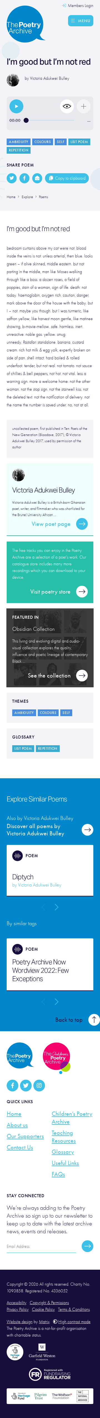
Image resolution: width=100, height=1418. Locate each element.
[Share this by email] (37, 178)
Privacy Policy (18, 1309)
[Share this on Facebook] (24, 178)
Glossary (63, 1152)
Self (60, 142)
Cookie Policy (43, 1309)
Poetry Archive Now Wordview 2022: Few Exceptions (40, 970)
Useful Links (65, 1163)
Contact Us (20, 1147)
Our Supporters (25, 1136)
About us (17, 1125)
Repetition (18, 150)
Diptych (22, 877)
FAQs (58, 1174)
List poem (79, 142)
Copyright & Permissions (49, 1302)
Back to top (69, 1019)
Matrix (44, 1321)
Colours (42, 142)
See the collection (49, 675)
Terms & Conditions (74, 1309)
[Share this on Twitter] (12, 178)
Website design (19, 1321)
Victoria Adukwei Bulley (49, 78)
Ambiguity (18, 142)
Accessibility (16, 1302)
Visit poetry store (50, 591)
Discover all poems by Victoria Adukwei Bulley (35, 829)
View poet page (51, 524)
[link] (16, 106)
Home (14, 1113)
